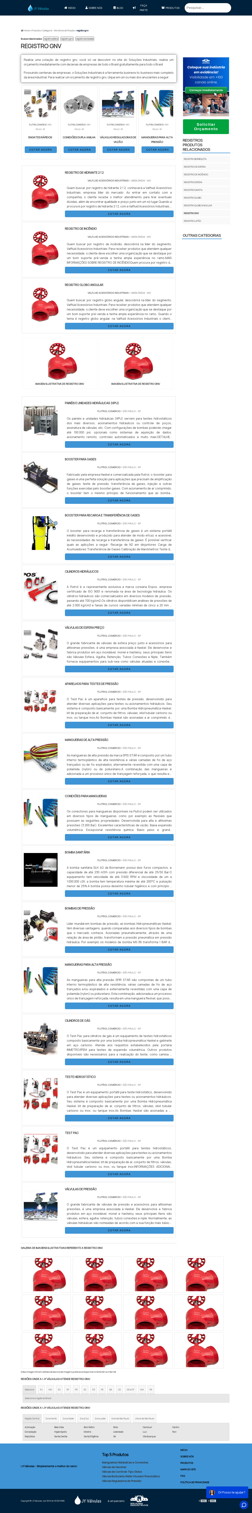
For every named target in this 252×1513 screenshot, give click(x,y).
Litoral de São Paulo (144, 1418)
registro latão (192, 221)
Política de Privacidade (194, 1482)
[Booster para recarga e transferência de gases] (41, 548)
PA (151, 1389)
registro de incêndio (196, 174)
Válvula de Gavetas (114, 1467)
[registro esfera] (148, 1312)
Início (71, 8)
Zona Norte (51, 1418)
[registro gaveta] (46, 1312)
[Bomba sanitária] (41, 884)
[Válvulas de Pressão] (41, 1221)
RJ (41, 1389)
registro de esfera (195, 166)
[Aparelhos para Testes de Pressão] (41, 716)
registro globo (192, 197)
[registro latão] (97, 1274)
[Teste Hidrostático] (41, 1109)
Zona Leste (100, 1418)
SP (67, 1389)
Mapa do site (188, 1469)
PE (102, 1389)
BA (110, 1389)
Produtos (172, 8)
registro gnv (67, 38)
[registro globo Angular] (46, 1274)
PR (76, 1389)
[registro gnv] (60, 361)
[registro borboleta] (199, 1274)
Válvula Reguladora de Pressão (121, 1481)
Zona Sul (84, 1418)
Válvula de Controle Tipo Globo (122, 1472)
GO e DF (130, 1389)
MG (50, 1389)
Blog (120, 8)
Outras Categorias (202, 235)
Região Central (32, 1418)
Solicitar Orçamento (206, 126)
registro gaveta (193, 190)
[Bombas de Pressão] (41, 941)
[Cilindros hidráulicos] (41, 604)
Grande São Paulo (120, 1418)
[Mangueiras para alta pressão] (41, 997)
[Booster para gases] (41, 491)
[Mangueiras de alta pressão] (41, 772)
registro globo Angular (198, 205)
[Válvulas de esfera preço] (41, 660)
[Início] (38, 8)
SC (85, 1389)
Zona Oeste (68, 1418)
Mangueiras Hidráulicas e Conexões (125, 1462)
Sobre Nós (95, 8)
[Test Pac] (41, 1165)
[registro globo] (148, 1274)
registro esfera (51, 38)
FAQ (182, 1475)
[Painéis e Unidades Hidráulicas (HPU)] (41, 435)
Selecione (29, 1389)
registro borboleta (85, 38)
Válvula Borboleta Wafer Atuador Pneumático (131, 1476)
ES (59, 1389)
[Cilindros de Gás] (41, 1053)
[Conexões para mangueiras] (41, 828)
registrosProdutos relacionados (196, 145)
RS (93, 1389)
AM (142, 1389)
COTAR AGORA (40, 149)
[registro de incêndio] (97, 1312)
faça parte (144, 8)
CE (119, 1389)
